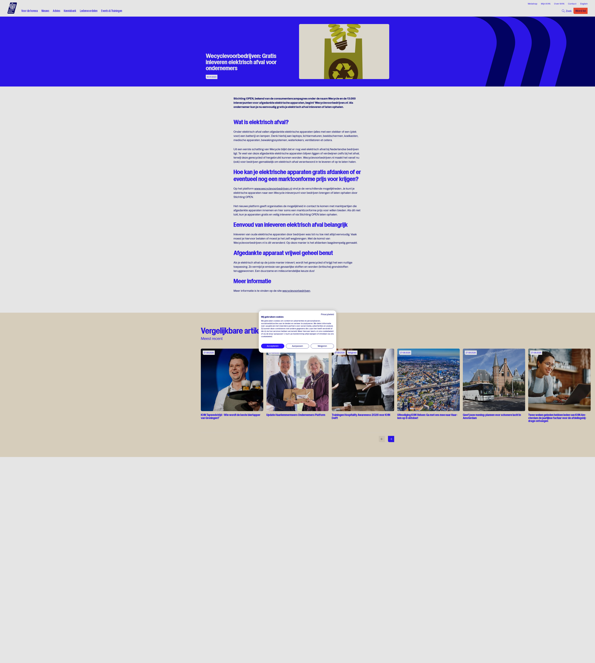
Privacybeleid (327, 314)
